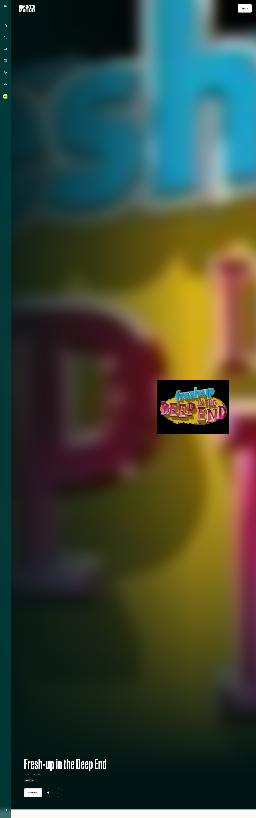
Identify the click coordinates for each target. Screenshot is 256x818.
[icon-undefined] (48, 792)
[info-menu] (5, 810)
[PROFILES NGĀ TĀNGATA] (5, 84)
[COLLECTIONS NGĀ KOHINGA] (5, 72)
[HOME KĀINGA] (5, 25)
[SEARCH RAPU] (5, 37)
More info (33, 792)
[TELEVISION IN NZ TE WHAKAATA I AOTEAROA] (5, 49)
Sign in (244, 8)
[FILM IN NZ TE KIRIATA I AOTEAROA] (5, 61)
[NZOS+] (5, 96)
